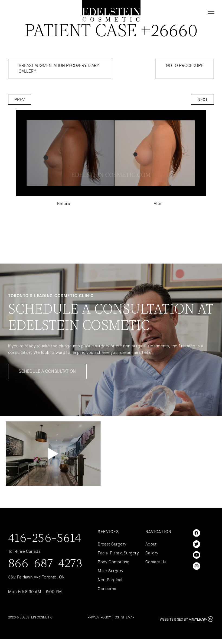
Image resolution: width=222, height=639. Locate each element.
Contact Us (155, 562)
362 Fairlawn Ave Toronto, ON (36, 577)
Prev (19, 99)
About (151, 544)
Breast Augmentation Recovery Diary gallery (59, 68)
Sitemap (127, 617)
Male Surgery (110, 571)
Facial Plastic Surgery (118, 553)
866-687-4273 (45, 564)
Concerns (107, 588)
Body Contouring (114, 562)
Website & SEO (171, 620)
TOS (116, 617)
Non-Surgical (110, 580)
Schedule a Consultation (47, 371)
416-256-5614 (44, 539)
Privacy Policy (99, 617)
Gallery (151, 553)
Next (202, 99)
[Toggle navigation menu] (210, 11)
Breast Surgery (112, 544)
